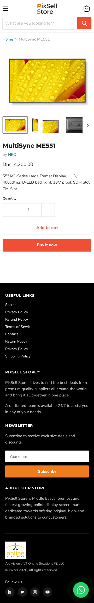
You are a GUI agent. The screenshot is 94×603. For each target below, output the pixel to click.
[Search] (84, 23)
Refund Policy (16, 319)
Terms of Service (18, 326)
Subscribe (47, 471)
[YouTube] (47, 592)
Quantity (9, 199)
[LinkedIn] (10, 592)
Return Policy (16, 341)
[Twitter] (22, 592)
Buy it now (47, 245)
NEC (12, 154)
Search (10, 304)
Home (8, 39)
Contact (11, 334)
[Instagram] (35, 592)
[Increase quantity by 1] (48, 210)
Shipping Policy (18, 356)
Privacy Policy (16, 312)
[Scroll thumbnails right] (87, 125)
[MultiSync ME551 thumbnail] (15, 125)
